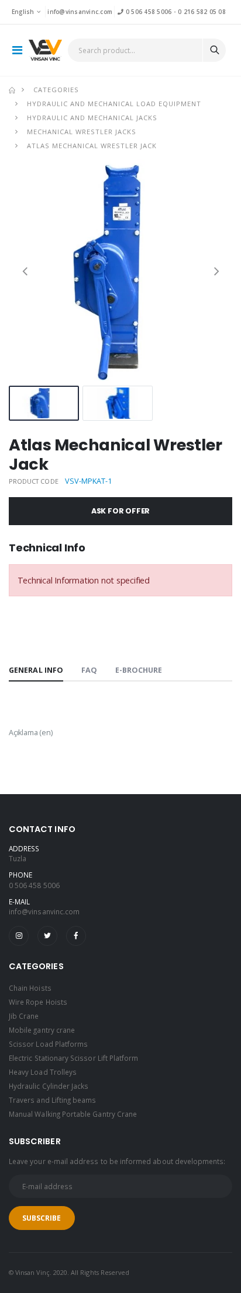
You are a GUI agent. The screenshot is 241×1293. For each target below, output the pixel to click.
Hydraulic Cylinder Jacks (48, 1086)
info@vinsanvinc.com (79, 12)
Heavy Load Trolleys (43, 1072)
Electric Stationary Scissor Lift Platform (73, 1058)
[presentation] (24, 270)
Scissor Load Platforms (48, 1044)
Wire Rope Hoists (38, 1002)
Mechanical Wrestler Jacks (81, 131)
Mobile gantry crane (42, 1030)
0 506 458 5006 (147, 12)
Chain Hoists (30, 988)
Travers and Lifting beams (52, 1100)
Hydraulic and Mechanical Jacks (92, 117)
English (23, 12)
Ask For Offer (120, 511)
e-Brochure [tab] (139, 670)
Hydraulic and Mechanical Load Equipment (114, 103)
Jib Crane (24, 1016)
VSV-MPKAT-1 (88, 481)
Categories (56, 89)
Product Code (33, 481)
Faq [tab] (89, 670)
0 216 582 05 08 (202, 12)
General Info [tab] (36, 670)
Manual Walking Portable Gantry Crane (73, 1114)
